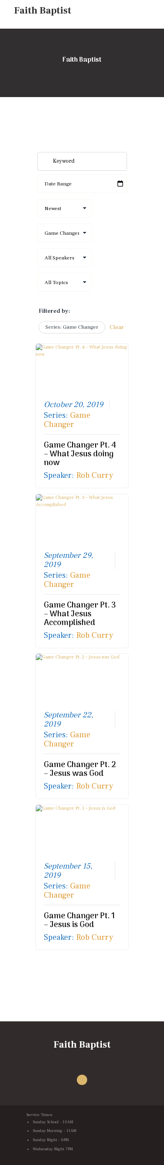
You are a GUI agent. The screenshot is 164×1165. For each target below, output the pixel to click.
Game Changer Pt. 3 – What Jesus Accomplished (80, 614)
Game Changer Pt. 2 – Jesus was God (80, 769)
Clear (116, 327)
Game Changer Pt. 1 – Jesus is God (79, 920)
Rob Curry (94, 475)
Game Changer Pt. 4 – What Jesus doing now (80, 454)
